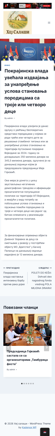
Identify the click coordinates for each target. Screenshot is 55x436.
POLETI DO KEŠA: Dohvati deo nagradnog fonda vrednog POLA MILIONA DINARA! (41, 278)
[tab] (22, 383)
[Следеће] (46, 347)
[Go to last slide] (8, 347)
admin (10, 118)
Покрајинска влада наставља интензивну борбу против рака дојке (14, 276)
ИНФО (7, 65)
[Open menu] (49, 23)
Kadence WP (29, 427)
